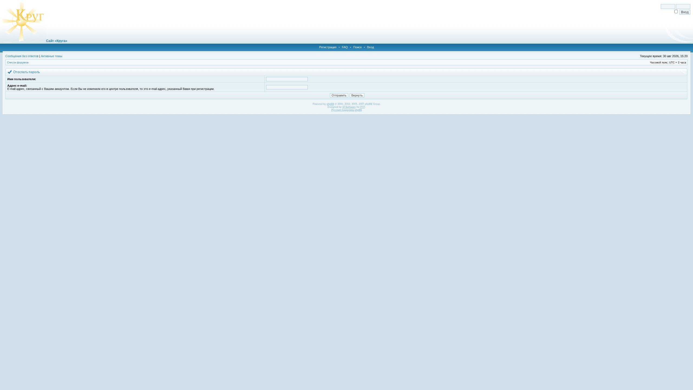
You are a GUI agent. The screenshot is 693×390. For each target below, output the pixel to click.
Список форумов (17, 62)
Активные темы (51, 56)
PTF (362, 107)
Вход (370, 47)
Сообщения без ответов (21, 56)
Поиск (357, 47)
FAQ (345, 47)
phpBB (330, 104)
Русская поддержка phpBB (346, 110)
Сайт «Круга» (56, 41)
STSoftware (349, 107)
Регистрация (327, 47)
